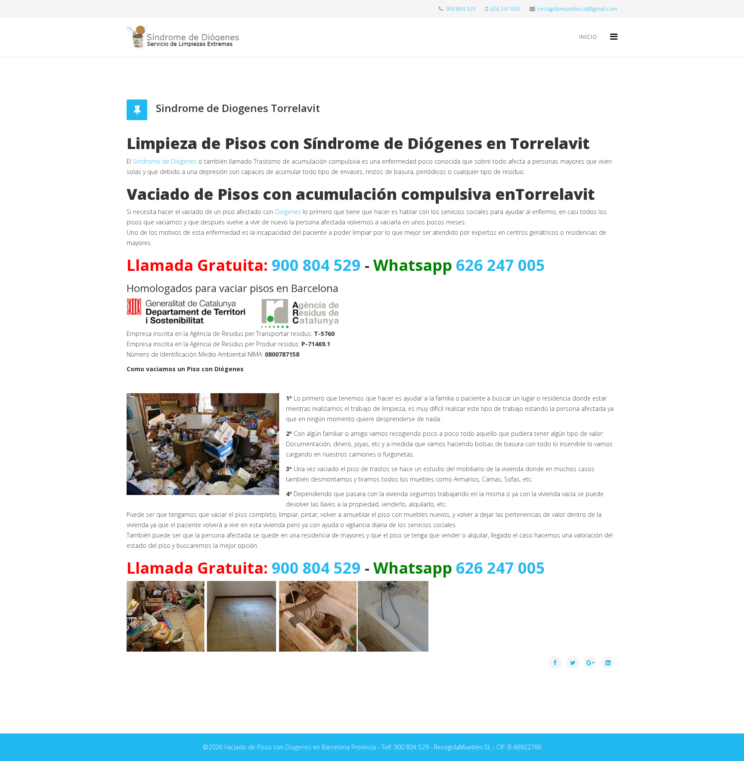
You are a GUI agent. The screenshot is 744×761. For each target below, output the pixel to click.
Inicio (588, 36)
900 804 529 (460, 8)
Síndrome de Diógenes (165, 161)
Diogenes (288, 212)
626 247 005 (505, 8)
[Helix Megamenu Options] (613, 36)
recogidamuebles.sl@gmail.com (577, 8)
